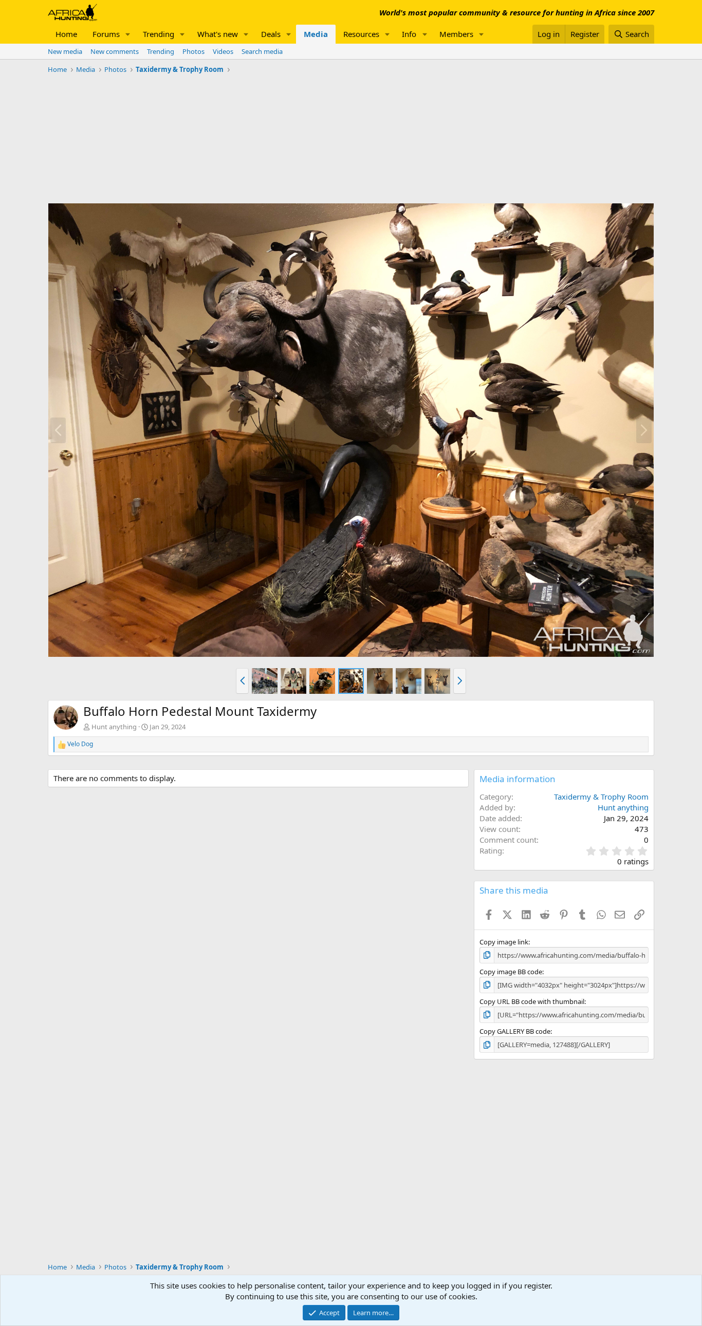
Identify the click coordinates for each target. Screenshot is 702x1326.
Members (456, 34)
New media (65, 51)
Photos (193, 51)
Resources (361, 34)
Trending (158, 34)
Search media (262, 51)
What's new (217, 34)
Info (409, 34)
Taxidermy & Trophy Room (601, 796)
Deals (271, 34)
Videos (223, 51)
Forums (106, 34)
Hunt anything (114, 726)
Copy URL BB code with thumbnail (531, 1001)
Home (66, 34)
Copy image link (503, 941)
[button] (128, 34)
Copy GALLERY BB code (514, 1031)
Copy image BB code (510, 971)
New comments (114, 51)
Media (316, 34)
